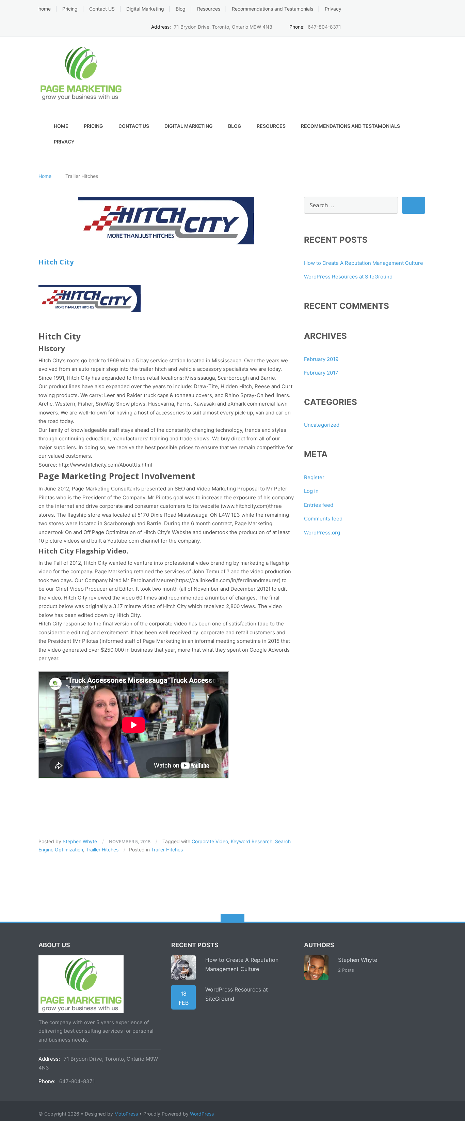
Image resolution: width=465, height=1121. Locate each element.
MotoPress (126, 1114)
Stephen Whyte (80, 841)
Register (314, 477)
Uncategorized (321, 425)
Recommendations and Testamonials (272, 9)
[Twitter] (391, 26)
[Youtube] (423, 26)
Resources (208, 9)
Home (44, 176)
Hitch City (56, 262)
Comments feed (323, 518)
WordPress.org (322, 532)
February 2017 (321, 372)
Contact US (102, 9)
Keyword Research (251, 841)
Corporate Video (210, 841)
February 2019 (321, 359)
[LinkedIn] (402, 26)
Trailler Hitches (102, 849)
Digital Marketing (145, 9)
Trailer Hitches (167, 849)
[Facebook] (381, 26)
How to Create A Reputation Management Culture (363, 263)
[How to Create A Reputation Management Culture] (183, 967)
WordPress (202, 1114)
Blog (181, 9)
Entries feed (318, 505)
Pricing (70, 9)
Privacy (333, 9)
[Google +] (413, 26)
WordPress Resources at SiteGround (348, 276)
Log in (311, 491)
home (44, 9)
